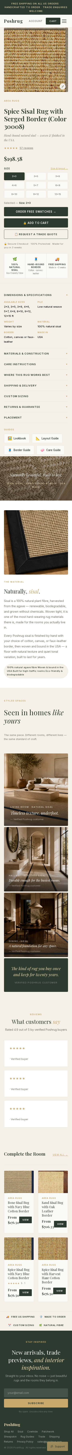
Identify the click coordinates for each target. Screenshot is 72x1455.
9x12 (36, 194)
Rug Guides (27, 1436)
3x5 (36, 176)
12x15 (58, 194)
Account (36, 21)
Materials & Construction (36, 353)
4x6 (14, 185)
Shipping (54, 1436)
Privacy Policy (25, 1441)
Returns (8, 1441)
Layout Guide (47, 438)
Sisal (20, 1431)
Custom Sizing (36, 396)
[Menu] (64, 21)
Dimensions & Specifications (36, 295)
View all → (60, 1154)
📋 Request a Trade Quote (36, 234)
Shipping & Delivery (36, 385)
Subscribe (36, 1403)
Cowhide (32, 1431)
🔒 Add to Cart (36, 223)
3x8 (57, 176)
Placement (36, 417)
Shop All (9, 1431)
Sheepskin (10, 1436)
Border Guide (19, 450)
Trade (41, 1436)
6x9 (57, 185)
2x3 (14, 176)
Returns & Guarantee (36, 406)
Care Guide (50, 450)
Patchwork (48, 1431)
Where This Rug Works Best (36, 374)
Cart (53, 21)
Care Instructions (36, 364)
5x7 (36, 185)
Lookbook (17, 438)
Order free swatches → (36, 211)
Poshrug (13, 21)
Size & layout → (59, 168)
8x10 (14, 194)
